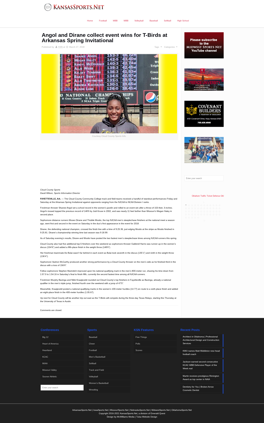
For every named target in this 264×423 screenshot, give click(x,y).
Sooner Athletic (49, 376)
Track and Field (96, 370)
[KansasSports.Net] (74, 7)
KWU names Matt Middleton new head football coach (201, 352)
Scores (139, 350)
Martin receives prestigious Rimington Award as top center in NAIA (201, 378)
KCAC (45, 357)
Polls (138, 343)
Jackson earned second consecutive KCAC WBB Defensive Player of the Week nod (200, 365)
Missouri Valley (49, 370)
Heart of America (50, 343)
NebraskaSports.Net (140, 410)
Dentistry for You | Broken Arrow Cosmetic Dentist (198, 388)
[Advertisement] (109, 167)
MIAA (45, 363)
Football (93, 350)
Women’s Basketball (98, 383)
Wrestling (93, 389)
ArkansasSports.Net (82, 410)
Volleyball (93, 376)
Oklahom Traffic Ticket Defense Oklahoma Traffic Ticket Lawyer (220, 196)
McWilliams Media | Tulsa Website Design (137, 417)
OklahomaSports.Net (182, 410)
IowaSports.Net (100, 410)
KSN (60, 47)
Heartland (47, 350)
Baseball (93, 337)
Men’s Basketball (97, 357)
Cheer (92, 343)
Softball (92, 363)
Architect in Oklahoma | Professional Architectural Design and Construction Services (201, 340)
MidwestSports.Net (161, 410)
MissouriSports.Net (119, 410)
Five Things (141, 337)
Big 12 (45, 337)
